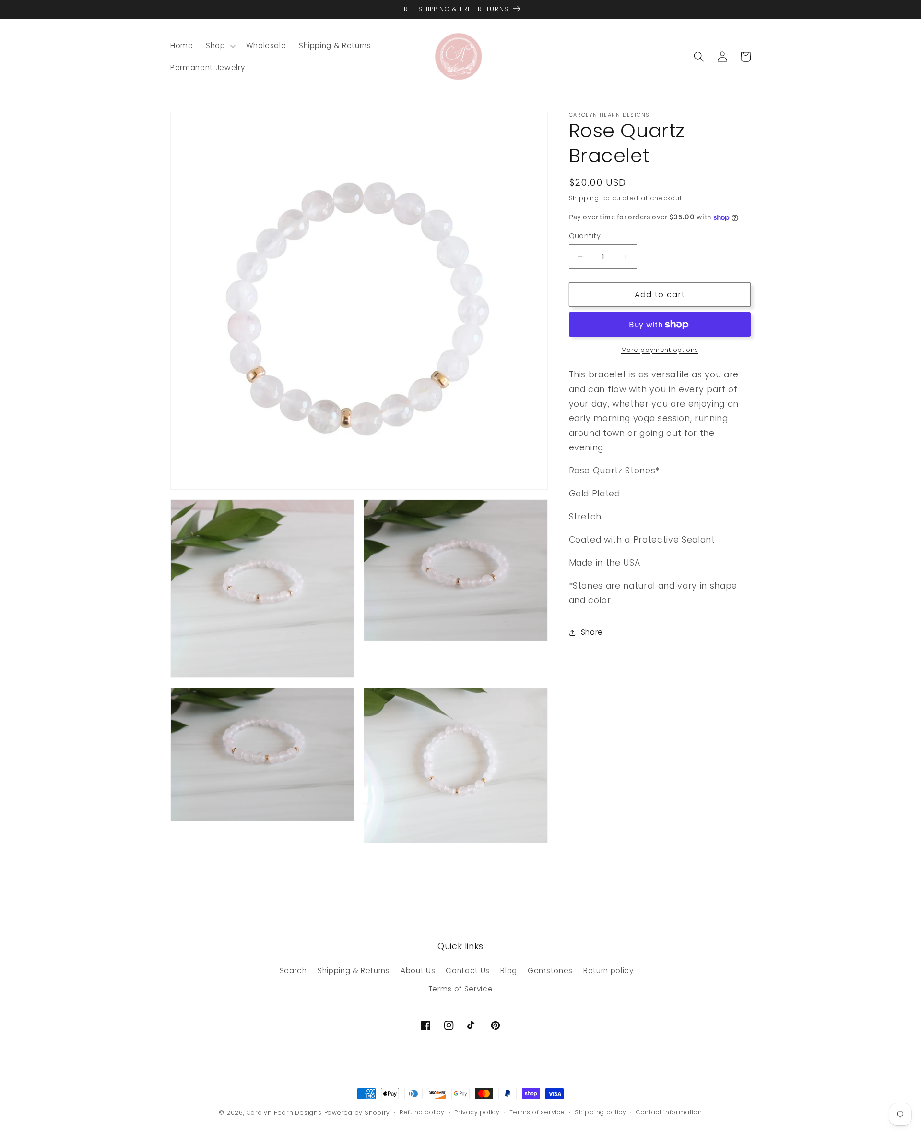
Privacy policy (477, 1112)
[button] (220, 46)
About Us (418, 971)
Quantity (585, 236)
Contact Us (468, 971)
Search (293, 971)
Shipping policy (600, 1112)
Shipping (584, 198)
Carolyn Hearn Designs (284, 1113)
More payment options (659, 349)
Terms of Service (460, 989)
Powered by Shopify (357, 1113)
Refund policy (422, 1112)
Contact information (669, 1112)
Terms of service (537, 1112)
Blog (508, 971)
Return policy (608, 971)
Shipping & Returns (354, 971)
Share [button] (592, 633)
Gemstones (550, 971)
